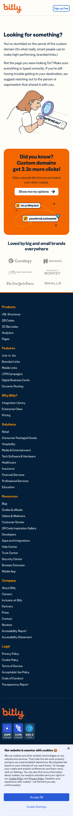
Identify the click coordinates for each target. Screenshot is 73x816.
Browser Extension (13, 565)
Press (5, 612)
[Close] (68, 748)
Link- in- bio (9, 355)
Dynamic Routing (12, 386)
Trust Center (10, 553)
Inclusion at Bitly (12, 600)
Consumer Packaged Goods (19, 438)
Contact (7, 618)
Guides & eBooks (12, 510)
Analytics (7, 333)
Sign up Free (61, 8)
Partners (7, 606)
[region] (36, 780)
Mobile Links (9, 368)
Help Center (9, 547)
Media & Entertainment (16, 450)
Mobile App (9, 571)
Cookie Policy (10, 660)
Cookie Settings (36, 807)
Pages (5, 339)
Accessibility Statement (17, 637)
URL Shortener (11, 314)
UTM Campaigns (12, 374)
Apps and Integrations (16, 540)
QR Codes (8, 320)
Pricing (6, 415)
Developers (9, 534)
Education (8, 487)
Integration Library (13, 403)
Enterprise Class (12, 409)
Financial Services (13, 475)
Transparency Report (15, 684)
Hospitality (8, 444)
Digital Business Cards (16, 380)
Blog (4, 503)
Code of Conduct (12, 678)
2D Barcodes (10, 326)
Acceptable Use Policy (15, 672)
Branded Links (11, 361)
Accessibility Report (14, 631)
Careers (7, 594)
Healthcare (9, 462)
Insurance (8, 468)
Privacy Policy (10, 654)
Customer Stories (13, 522)
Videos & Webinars (13, 516)
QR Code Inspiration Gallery (19, 528)
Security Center (12, 559)
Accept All (36, 797)
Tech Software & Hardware (19, 456)
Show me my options (34, 192)
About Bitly (9, 588)
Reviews (7, 625)
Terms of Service (12, 666)
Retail (5, 432)
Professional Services (15, 481)
